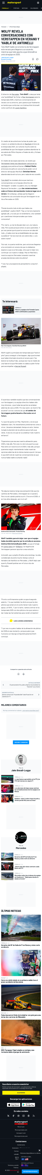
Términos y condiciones (14, 1165)
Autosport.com (21, 1133)
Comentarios (21, 1145)
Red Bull (28, 144)
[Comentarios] (38, 59)
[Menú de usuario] (38, 3)
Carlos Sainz (8, 546)
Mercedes (15, 94)
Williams (19, 546)
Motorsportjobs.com (21, 1130)
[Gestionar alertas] (23, 674)
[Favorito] (33, 59)
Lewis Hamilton (20, 108)
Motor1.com (21, 1127)
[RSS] (34, 1116)
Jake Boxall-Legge (7, 57)
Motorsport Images (17, 533)
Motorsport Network (17, 1170)
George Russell (20, 366)
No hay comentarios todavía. (21, 710)
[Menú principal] (3, 2)
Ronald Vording (6, 59)
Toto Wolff (5, 180)
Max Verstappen (28, 97)
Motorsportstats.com (21, 1136)
